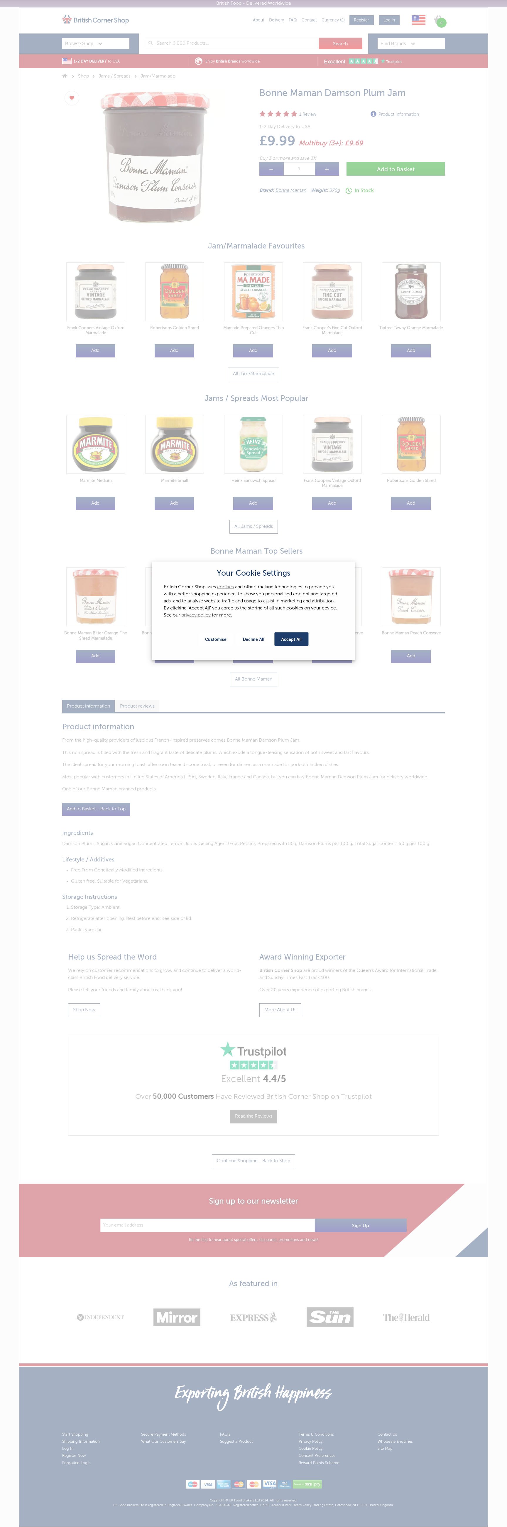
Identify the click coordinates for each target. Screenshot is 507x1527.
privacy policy (196, 615)
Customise (216, 639)
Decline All (253, 639)
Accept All (291, 639)
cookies (225, 586)
